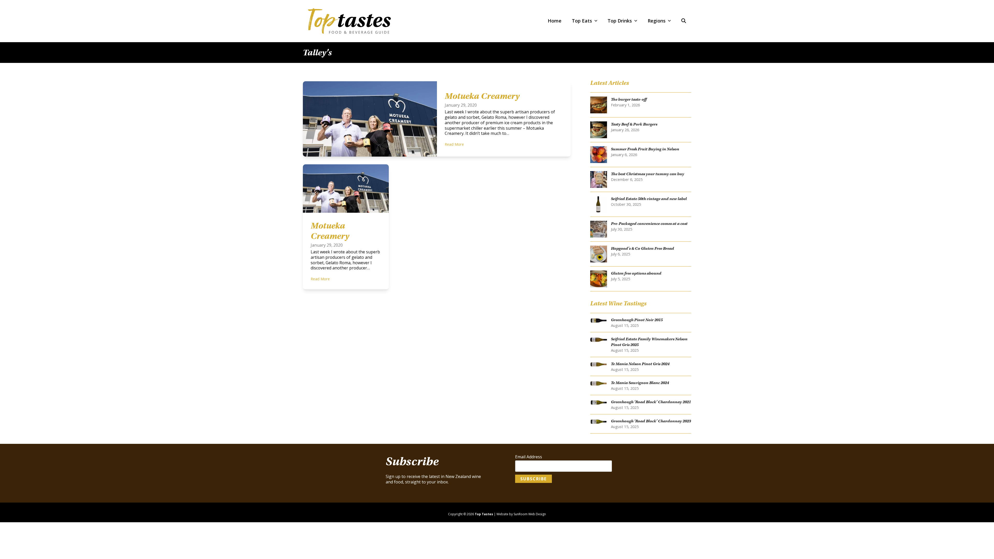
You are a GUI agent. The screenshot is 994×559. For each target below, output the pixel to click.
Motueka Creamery (482, 96)
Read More (454, 144)
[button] (683, 20)
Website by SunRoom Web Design (521, 514)
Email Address (528, 457)
